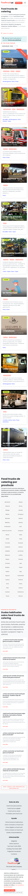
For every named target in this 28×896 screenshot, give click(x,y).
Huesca (21, 588)
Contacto (14, 854)
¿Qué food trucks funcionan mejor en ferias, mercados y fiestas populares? (14, 715)
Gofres (10, 420)
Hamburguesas (7, 81)
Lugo (20, 571)
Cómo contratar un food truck (14, 825)
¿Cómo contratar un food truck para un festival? (13, 752)
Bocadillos (5, 119)
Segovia (7, 575)
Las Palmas (20, 551)
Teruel (7, 596)
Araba (20, 583)
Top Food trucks (9, 43)
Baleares (7, 522)
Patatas (5, 121)
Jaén (20, 563)
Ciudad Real (21, 575)
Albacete (7, 518)
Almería (21, 522)
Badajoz (7, 567)
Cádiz (20, 539)
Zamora (21, 596)
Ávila (7, 588)
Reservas (19, 3)
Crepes (8, 271)
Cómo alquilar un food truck (14, 827)
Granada (20, 543)
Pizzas (16, 81)
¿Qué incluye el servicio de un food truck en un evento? (14, 658)
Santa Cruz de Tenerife (8, 530)
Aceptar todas (10, 890)
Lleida (20, 534)
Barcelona (7, 502)
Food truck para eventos (14, 806)
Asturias (21, 518)
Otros (7, 460)
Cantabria (7, 547)
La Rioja (20, 555)
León (20, 526)
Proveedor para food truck (14, 814)
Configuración (10, 892)
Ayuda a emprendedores (14, 832)
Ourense (7, 592)
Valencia (7, 506)
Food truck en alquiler (14, 808)
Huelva (7, 571)
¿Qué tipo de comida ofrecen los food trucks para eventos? (13, 676)
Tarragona (20, 514)
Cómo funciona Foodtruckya (14, 822)
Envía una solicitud (14, 40)
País (13, 869)
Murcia (7, 534)
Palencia (20, 579)
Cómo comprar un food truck (14, 830)
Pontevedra (7, 526)
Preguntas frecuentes (14, 851)
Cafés (4, 271)
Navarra (21, 547)
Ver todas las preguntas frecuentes (14, 787)
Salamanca (21, 592)
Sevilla (7, 539)
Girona (20, 506)
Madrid (20, 502)
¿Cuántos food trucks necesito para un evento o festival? (13, 640)
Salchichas (6, 422)
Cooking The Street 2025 (14, 849)
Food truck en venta (14, 811)
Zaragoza (20, 530)
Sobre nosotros (14, 843)
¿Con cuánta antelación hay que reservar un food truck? (14, 770)
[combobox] (9, 46)
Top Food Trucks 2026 (14, 846)
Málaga (7, 510)
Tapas (9, 121)
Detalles (19, 892)
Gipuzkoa (7, 555)
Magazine (14, 841)
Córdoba (7, 563)
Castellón (7, 551)
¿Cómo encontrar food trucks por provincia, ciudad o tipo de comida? (14, 695)
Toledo (20, 567)
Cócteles (5, 420)
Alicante (21, 510)
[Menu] (25, 3)
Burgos (7, 559)
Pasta (13, 81)
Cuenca (7, 579)
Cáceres (20, 559)
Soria (7, 583)
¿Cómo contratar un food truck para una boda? (13, 734)
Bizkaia (7, 514)
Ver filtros (8, 33)
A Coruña (7, 543)
